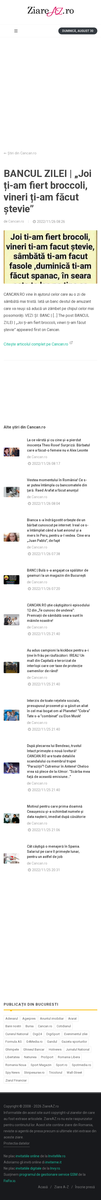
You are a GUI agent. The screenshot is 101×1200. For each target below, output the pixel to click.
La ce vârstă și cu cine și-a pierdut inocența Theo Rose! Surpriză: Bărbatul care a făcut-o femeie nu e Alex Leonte (58, 445)
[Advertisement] (50, 90)
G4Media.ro (34, 1041)
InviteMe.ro (56, 1156)
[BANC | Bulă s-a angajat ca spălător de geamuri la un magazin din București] (11, 579)
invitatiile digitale (28, 1168)
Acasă (43, 1187)
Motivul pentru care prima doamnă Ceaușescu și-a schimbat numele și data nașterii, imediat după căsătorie (56, 811)
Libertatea (12, 1057)
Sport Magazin (41, 1065)
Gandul (52, 1041)
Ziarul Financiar (16, 1080)
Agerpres (29, 1018)
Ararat (72, 1018)
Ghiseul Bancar (33, 1049)
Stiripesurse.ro (34, 1072)
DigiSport (53, 1034)
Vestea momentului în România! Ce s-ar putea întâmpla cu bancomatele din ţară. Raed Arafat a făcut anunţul (57, 485)
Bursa (29, 1026)
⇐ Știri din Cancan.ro (20, 153)
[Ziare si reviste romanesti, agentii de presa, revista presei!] (50, 12)
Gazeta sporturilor (74, 1041)
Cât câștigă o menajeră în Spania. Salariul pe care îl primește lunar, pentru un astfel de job (53, 851)
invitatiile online (27, 1156)
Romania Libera (69, 1057)
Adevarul (11, 1018)
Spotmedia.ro (81, 1065)
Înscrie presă (85, 1187)
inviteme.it (53, 1162)
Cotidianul (64, 1026)
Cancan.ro (16, 221)
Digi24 (37, 1034)
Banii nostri (13, 1026)
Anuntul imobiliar (52, 1018)
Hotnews (55, 1049)
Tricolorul (55, 1072)
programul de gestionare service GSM (48, 1174)
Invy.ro (55, 1168)
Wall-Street (74, 1072)
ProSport (47, 1057)
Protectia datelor (17, 1143)
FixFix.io (9, 1181)
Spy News (12, 1072)
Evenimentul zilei (76, 1034)
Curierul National (16, 1034)
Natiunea (30, 1057)
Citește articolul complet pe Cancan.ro (36, 344)
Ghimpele (12, 1049)
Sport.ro (61, 1065)
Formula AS (13, 1041)
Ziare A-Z (61, 1187)
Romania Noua (15, 1065)
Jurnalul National (77, 1049)
